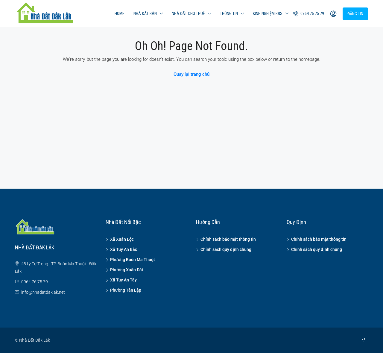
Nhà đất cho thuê (188, 13)
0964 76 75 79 (312, 13)
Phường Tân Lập (125, 290)
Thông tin (229, 13)
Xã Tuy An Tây (123, 280)
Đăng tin (355, 13)
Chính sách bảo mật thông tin (228, 239)
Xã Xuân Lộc (122, 239)
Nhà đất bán (145, 13)
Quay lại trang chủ (191, 74)
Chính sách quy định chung (225, 249)
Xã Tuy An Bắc (123, 249)
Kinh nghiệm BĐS (267, 13)
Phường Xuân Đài (126, 269)
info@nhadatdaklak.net (43, 292)
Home (119, 13)
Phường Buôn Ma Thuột (132, 259)
